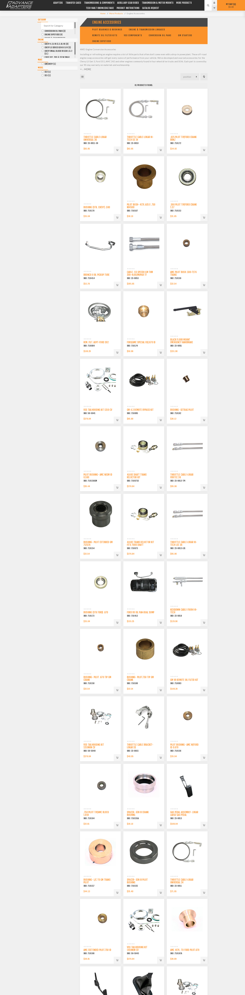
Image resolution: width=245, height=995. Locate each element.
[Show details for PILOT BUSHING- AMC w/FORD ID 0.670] (187, 716)
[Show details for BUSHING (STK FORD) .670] (100, 581)
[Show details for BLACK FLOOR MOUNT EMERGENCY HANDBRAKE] (187, 311)
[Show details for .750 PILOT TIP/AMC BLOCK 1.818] (100, 784)
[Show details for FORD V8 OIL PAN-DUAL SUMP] (143, 581)
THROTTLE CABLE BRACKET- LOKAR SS (140, 746)
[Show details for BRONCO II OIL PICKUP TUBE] (100, 244)
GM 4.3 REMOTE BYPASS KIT (140, 409)
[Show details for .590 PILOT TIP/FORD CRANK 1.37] (187, 176)
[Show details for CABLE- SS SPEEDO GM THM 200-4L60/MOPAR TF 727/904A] (143, 244)
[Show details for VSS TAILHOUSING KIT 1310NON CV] (100, 716)
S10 (48, 71)
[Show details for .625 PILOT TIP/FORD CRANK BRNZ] (187, 109)
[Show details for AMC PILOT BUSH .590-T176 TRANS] (187, 244)
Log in (216, 3)
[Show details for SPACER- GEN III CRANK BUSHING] (143, 784)
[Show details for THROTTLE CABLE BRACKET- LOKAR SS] (143, 716)
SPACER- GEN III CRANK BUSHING (138, 813)
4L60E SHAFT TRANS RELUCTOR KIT (137, 476)
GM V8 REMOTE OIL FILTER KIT (184, 679)
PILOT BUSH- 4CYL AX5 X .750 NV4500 (141, 206)
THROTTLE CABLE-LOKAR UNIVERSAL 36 (95, 138)
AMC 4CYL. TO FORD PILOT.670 (184, 949)
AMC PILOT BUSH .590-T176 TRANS (183, 273)
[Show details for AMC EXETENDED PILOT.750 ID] (100, 919)
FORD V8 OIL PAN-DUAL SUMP (140, 612)
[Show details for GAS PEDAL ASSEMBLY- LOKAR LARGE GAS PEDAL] (187, 784)
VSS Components (133, 35)
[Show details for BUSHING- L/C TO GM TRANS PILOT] (100, 851)
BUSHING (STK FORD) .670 (96, 612)
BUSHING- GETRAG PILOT (182, 409)
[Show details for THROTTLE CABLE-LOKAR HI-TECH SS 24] (143, 109)
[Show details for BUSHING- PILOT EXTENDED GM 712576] (100, 514)
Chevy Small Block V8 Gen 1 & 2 (58, 52)
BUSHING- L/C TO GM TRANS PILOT (97, 881)
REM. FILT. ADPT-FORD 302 (96, 342)
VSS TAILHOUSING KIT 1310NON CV (94, 746)
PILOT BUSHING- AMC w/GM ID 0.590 (98, 476)
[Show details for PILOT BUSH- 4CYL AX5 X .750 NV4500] (143, 176)
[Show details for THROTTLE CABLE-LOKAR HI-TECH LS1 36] (187, 514)
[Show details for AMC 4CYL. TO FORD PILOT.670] (187, 919)
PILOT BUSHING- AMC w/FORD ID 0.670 (184, 746)
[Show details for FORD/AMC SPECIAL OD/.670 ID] (143, 311)
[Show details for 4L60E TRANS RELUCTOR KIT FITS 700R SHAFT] (143, 514)
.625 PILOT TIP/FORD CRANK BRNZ (183, 138)
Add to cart (117, 150)
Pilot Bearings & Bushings (107, 29)
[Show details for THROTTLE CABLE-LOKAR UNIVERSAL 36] (100, 109)
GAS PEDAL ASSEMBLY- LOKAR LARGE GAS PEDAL (184, 813)
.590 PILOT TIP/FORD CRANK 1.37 (183, 206)
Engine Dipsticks (101, 41)
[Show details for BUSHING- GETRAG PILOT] (187, 379)
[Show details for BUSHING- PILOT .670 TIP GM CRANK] (100, 649)
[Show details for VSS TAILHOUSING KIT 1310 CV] (100, 379)
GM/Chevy (50, 64)
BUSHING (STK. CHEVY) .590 (97, 207)
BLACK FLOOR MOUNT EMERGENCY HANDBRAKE (181, 341)
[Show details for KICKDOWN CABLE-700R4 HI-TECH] (187, 581)
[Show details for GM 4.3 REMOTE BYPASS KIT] (143, 379)
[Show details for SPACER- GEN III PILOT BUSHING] (143, 851)
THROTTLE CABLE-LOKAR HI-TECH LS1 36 (183, 543)
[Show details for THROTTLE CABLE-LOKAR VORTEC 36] (187, 446)
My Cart (230, 5)
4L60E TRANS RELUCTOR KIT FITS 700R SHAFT (140, 543)
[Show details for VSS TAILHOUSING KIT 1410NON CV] (143, 919)
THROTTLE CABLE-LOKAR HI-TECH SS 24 (140, 138)
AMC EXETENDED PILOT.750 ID (97, 949)
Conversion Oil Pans (160, 35)
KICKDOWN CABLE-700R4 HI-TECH (183, 611)
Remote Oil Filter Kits (104, 35)
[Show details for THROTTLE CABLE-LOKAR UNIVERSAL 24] (187, 851)
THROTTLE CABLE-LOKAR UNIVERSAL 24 (181, 881)
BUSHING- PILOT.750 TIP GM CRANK (140, 678)
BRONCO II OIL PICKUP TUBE (96, 274)
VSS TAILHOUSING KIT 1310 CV (98, 409)
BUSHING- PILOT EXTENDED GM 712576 (98, 543)
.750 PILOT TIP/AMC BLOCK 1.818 (96, 813)
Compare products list (204, 76)
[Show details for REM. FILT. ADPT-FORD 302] (100, 311)
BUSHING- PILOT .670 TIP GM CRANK (97, 678)
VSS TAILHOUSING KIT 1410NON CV (137, 948)
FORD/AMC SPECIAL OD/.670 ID (141, 342)
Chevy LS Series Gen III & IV (58, 47)
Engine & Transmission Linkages (147, 29)
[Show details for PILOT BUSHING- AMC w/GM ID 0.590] (100, 446)
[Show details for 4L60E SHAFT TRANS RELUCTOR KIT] (143, 446)
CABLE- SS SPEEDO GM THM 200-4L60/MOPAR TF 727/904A (140, 275)
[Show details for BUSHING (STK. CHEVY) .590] (100, 176)
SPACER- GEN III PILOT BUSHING (137, 881)
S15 (48, 75)
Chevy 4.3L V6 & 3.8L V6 (56, 44)
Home (103, 13)
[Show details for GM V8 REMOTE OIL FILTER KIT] (187, 649)
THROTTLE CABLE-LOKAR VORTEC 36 (181, 476)
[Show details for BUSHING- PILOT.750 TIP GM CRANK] (143, 649)
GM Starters (185, 35)
